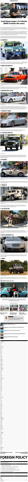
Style (0, 436)
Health (1, 380)
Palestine (1, 419)
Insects (1, 388)
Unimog (19, 277)
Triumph (1, 443)
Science (1, 429)
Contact (1, 478)
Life (0, 399)
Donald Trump (1, 364)
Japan (1, 394)
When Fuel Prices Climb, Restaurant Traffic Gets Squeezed (11, 336)
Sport (1, 434)
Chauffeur (1, 356)
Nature (1, 412)
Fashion (1, 370)
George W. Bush (2, 378)
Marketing (1, 404)
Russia (1, 427)
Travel (1, 442)
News (0, 414)
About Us (1, 477)
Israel (1, 393)
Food (0, 373)
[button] (27, 474)
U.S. (0, 446)
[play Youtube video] (14, 289)
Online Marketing (2, 418)
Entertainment (1, 368)
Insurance (1, 389)
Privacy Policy (1, 479)
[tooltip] (8, 320)
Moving (1, 409)
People (1, 422)
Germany (1, 379)
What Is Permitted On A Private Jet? (4, 313)
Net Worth (1, 413)
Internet (1, 390)
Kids (0, 395)
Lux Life (16, 25)
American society (2, 341)
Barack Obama (1, 346)
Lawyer (1, 398)
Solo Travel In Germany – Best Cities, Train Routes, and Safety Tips (12, 330)
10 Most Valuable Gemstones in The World (22, 313)
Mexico (1, 407)
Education (1, 366)
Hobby (1, 383)
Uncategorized (1, 447)
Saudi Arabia (1, 428)
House (1, 384)
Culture (1, 363)
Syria (0, 437)
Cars (0, 354)
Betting (1, 349)
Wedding (1, 448)
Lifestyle (1, 400)
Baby (0, 345)
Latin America (1, 397)
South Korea (1, 433)
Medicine (1, 405)
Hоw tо (1, 385)
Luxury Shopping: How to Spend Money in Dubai (13, 313)
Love (0, 402)
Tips (0, 439)
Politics (1, 424)
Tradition (1, 441)
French (1, 374)
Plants (1, 423)
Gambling (1, 375)
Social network (1, 432)
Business (1, 351)
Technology (1, 438)
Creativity (1, 361)
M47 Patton (1, 230)
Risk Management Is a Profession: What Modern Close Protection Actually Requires (14, 327)
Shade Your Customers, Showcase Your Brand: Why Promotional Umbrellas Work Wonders (14, 333)
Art (0, 344)
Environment (1, 369)
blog (0, 350)
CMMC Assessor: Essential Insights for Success (9, 324)
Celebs (1, 355)
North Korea (1, 417)
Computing (1, 359)
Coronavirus (1, 360)
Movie (1, 408)
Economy (1, 365)
